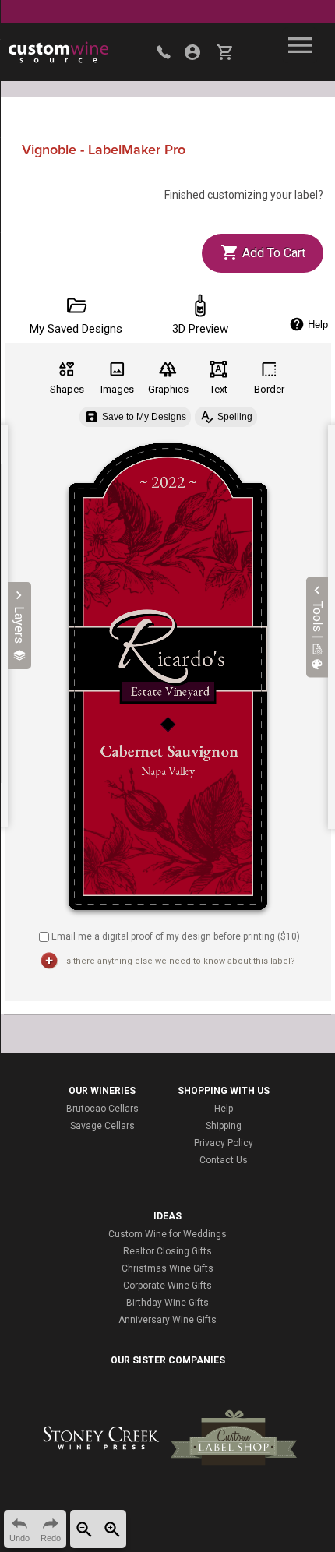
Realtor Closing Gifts (167, 1251)
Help (223, 1108)
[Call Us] (163, 52)
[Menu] (300, 45)
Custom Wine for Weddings (167, 1234)
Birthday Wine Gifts (167, 1302)
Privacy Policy (223, 1143)
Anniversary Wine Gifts (167, 1319)
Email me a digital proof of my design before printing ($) (175, 936)
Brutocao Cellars (102, 1108)
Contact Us (223, 1160)
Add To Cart (272, 252)
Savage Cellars (102, 1125)
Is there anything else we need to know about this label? (179, 961)
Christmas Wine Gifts (167, 1268)
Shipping (224, 1125)
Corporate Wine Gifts (167, 1285)
